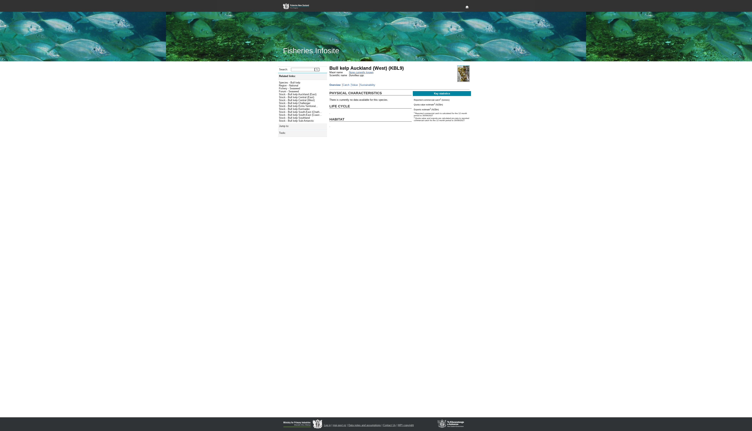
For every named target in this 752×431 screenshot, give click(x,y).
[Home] (467, 7)
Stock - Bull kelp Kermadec (294, 109)
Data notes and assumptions (364, 425)
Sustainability (367, 84)
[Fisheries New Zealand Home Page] (298, 6)
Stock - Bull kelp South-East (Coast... (300, 114)
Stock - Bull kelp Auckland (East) (297, 94)
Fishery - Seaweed (289, 88)
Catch (346, 84)
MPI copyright (406, 425)
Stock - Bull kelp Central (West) (297, 100)
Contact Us (389, 425)
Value (355, 84)
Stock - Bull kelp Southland (294, 117)
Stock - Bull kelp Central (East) (296, 97)
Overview (335, 84)
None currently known (361, 72)
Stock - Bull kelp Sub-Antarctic (296, 120)
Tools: (282, 132)
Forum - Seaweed (289, 91)
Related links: (287, 76)
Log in (327, 425)
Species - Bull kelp (289, 82)
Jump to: (284, 126)
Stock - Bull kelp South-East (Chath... (300, 111)
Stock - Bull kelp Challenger (294, 103)
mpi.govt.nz (339, 425)
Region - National (288, 85)
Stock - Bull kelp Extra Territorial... (298, 106)
